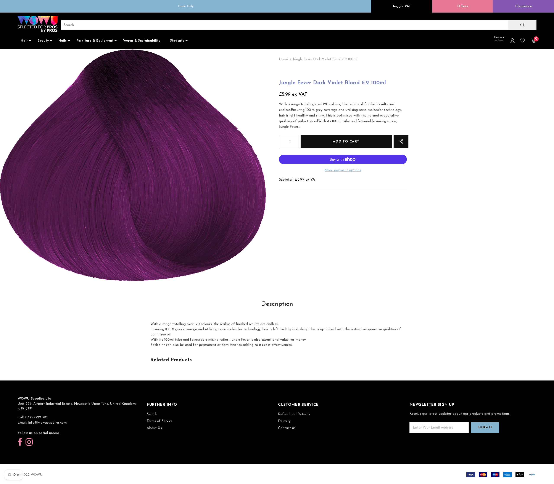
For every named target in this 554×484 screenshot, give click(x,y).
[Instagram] (29, 442)
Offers (462, 6)
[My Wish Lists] (522, 40)
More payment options (343, 170)
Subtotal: (286, 179)
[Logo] (38, 24)
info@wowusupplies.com (47, 422)
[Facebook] (20, 442)
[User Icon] (512, 41)
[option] (185, 6)
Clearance (523, 6)
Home (283, 59)
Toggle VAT (401, 6)
